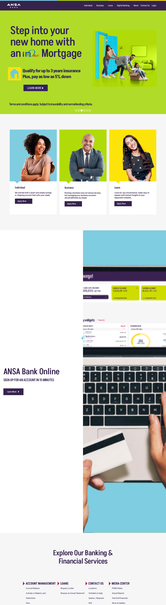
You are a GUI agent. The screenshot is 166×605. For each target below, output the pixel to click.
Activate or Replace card (36, 593)
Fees (28, 603)
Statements (30, 598)
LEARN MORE (34, 88)
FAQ (90, 603)
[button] (13, 391)
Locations (93, 588)
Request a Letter (67, 588)
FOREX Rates (117, 588)
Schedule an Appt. (96, 593)
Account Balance (33, 588)
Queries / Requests (96, 598)
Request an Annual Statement (73, 593)
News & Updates (118, 603)
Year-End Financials (120, 598)
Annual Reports (118, 593)
